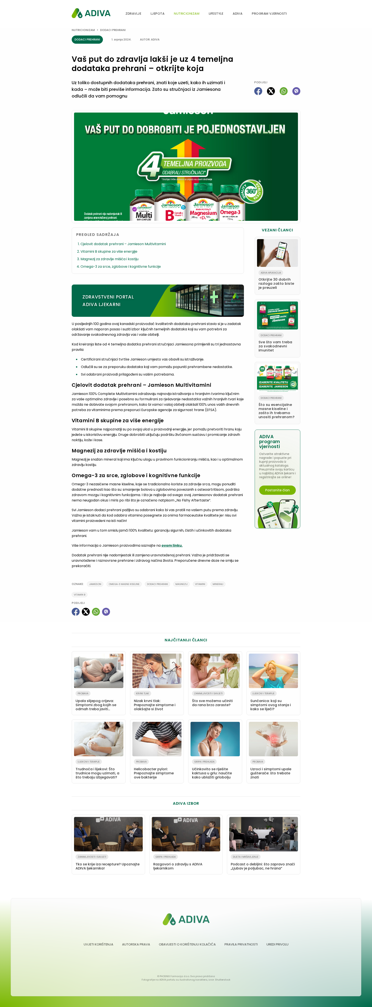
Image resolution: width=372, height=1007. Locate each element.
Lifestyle (216, 13)
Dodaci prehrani (113, 30)
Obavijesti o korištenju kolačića (187, 944)
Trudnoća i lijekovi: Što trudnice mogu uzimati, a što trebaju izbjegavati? (97, 770)
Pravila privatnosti (241, 944)
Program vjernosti (269, 13)
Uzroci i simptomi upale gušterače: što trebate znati (270, 770)
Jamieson (95, 584)
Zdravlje (133, 13)
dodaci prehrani (157, 584)
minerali (218, 584)
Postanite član (277, 490)
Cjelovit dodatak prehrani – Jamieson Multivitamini (123, 243)
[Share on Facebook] (258, 91)
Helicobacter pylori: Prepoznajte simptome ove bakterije (154, 770)
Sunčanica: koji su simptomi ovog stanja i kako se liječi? (270, 702)
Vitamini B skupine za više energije (109, 251)
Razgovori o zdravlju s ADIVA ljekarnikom (177, 863)
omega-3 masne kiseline (124, 584)
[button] (298, 13)
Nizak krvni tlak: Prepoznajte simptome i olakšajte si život (154, 702)
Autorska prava (136, 944)
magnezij (181, 584)
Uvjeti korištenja (98, 944)
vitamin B (79, 594)
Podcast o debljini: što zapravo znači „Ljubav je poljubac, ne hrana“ (263, 863)
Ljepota (157, 13)
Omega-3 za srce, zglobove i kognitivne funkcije (121, 266)
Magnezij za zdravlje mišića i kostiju (109, 259)
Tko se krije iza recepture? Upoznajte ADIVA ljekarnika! (108, 863)
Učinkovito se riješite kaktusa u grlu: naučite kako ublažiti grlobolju (212, 770)
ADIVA (237, 13)
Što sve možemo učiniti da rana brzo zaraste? (212, 699)
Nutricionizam (186, 13)
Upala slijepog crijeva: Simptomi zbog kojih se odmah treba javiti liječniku (96, 702)
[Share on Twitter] (271, 91)
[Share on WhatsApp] (284, 91)
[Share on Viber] (296, 91)
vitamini (200, 584)
